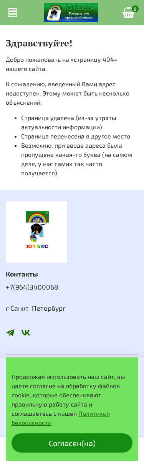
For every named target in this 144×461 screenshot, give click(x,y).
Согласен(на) (72, 443)
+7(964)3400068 (32, 287)
